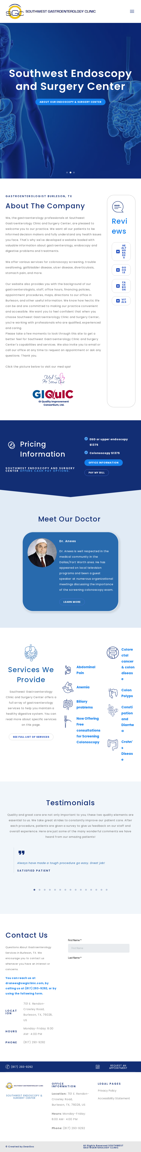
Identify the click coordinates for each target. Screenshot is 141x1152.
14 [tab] (101, 889)
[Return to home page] (51, 11)
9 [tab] (75, 889)
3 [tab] (44, 889)
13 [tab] (96, 889)
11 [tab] (86, 889)
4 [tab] (49, 889)
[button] (70, 115)
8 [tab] (70, 889)
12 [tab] (91, 889)
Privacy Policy (107, 1091)
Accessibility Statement (114, 1098)
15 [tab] (106, 889)
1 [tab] (34, 889)
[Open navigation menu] (132, 11)
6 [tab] (60, 889)
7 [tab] (65, 889)
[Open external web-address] (54, 379)
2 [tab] (39, 889)
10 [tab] (80, 889)
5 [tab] (55, 889)
